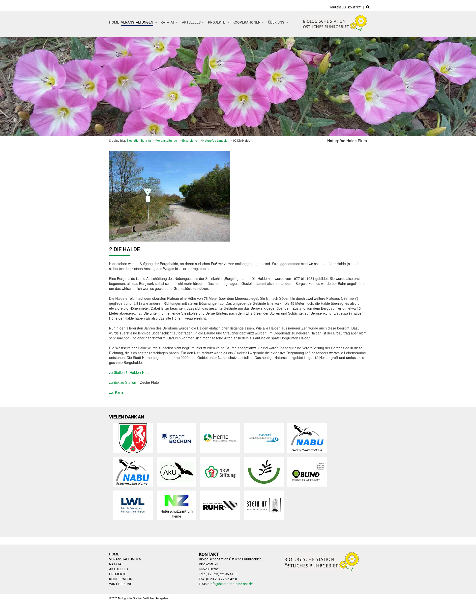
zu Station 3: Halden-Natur (130, 372)
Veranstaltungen (137, 22)
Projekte (216, 22)
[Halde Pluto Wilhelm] (169, 195)
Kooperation (121, 579)
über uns (276, 22)
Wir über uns (120, 584)
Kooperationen (247, 22)
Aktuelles (191, 22)
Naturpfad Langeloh (215, 140)
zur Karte (116, 392)
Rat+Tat (168, 22)
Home (114, 22)
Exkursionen (190, 140)
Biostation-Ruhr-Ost (139, 140)
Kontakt (354, 7)
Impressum (338, 7)
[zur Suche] (368, 7)
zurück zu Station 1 (124, 382)
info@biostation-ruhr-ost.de (231, 584)
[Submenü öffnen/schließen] (156, 22)
